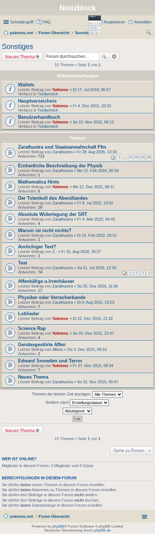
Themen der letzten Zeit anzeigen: (62, 394)
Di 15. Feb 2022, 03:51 (97, 235)
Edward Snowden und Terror (50, 360)
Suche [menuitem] (149, 33)
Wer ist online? (19, 459)
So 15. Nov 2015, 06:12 (93, 122)
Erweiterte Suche (114, 56)
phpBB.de (102, 530)
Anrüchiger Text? (37, 246)
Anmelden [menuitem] (142, 22)
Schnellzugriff (22, 22)
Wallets (26, 84)
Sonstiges (17, 46)
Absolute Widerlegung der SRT (52, 214)
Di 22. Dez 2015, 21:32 (93, 318)
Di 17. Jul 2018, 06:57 (92, 89)
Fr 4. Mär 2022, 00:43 (96, 219)
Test (22, 263)
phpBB (58, 526)
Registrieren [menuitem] (114, 22)
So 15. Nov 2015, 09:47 (97, 382)
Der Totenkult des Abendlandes (53, 198)
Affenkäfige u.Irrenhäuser (46, 281)
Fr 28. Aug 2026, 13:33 (97, 152)
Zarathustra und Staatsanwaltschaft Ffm (62, 147)
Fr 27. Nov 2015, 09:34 (93, 365)
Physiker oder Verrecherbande (51, 297)
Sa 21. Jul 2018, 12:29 (96, 268)
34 (136, 157)
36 (149, 157)
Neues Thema (20, 56)
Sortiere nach (57, 402)
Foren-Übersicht (54, 516)
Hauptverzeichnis (37, 101)
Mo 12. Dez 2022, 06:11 (93, 187)
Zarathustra (62, 152)
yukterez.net (21, 516)
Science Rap (32, 328)
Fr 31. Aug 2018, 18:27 (81, 251)
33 (130, 157)
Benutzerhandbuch (39, 117)
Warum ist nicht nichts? (44, 230)
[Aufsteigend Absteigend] (77, 411)
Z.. (54, 251)
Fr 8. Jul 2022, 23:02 (95, 203)
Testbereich (47, 94)
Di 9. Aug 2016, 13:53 (95, 302)
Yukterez (60, 89)
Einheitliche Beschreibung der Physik (60, 165)
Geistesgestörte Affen (42, 344)
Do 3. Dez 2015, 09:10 (87, 349)
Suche (104, 56)
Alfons (57, 349)
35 (143, 157)
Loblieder (28, 313)
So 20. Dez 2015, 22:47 (93, 333)
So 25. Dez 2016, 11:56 (97, 286)
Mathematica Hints (38, 182)
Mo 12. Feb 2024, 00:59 (98, 170)
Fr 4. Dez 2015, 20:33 (92, 106)
